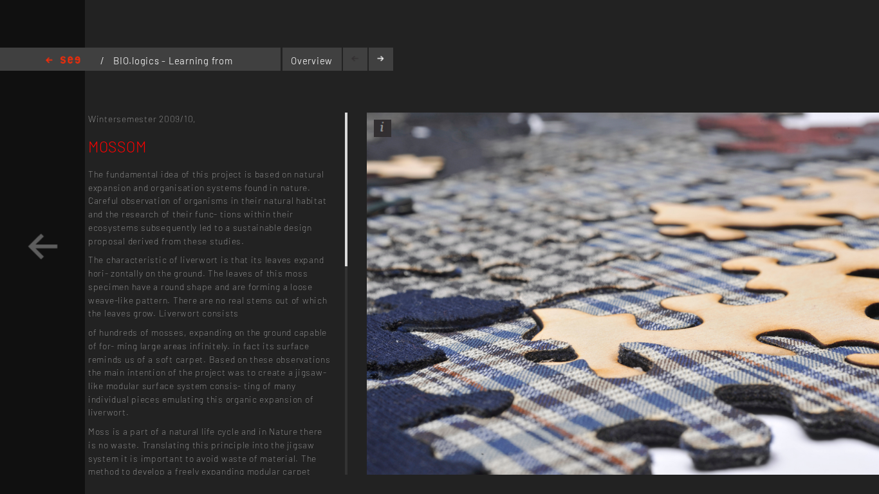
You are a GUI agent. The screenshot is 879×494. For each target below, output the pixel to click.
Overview (312, 60)
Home (63, 61)
